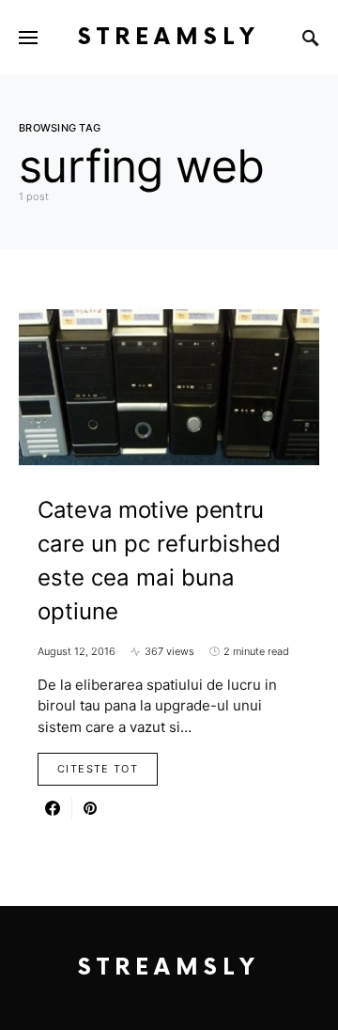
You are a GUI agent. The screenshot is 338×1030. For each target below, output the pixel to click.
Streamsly (169, 37)
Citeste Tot (97, 768)
